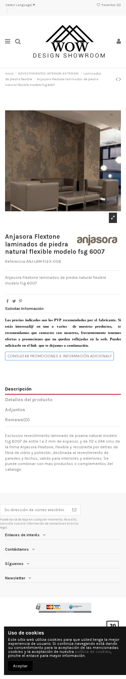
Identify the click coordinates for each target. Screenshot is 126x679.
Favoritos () (111, 5)
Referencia (15, 261)
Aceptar (20, 666)
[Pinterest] (20, 301)
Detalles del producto (28, 399)
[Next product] (120, 79)
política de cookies (93, 651)
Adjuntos (15, 409)
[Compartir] (7, 301)
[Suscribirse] (74, 509)
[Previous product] (117, 79)
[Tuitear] (14, 301)
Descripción (18, 388)
